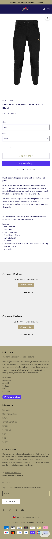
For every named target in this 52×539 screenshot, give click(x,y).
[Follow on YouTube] (22, 510)
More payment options (26, 169)
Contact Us (6, 430)
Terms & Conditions (9, 422)
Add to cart (26, 156)
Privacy (5, 426)
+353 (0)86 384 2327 (13, 473)
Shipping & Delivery (9, 414)
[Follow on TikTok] (29, 510)
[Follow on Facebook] (3, 510)
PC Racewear (8, 100)
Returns (5, 418)
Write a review (26, 284)
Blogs (4, 438)
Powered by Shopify (35, 522)
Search (4, 434)
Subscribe (11, 501)
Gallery (4, 442)
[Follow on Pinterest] (16, 510)
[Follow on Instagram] (10, 510)
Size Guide (6, 410)
